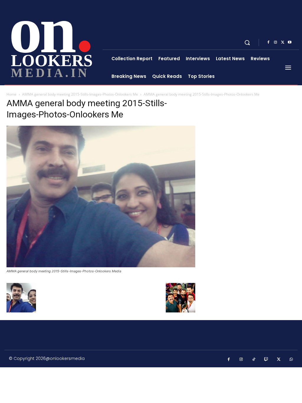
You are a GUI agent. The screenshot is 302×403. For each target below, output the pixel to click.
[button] (247, 42)
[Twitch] (266, 359)
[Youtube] (289, 42)
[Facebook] (268, 42)
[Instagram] (275, 42)
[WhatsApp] (291, 359)
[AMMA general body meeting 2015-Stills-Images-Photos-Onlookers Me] (100, 265)
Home (11, 94)
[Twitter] (282, 42)
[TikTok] (254, 359)
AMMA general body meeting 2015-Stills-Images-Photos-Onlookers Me (80, 94)
